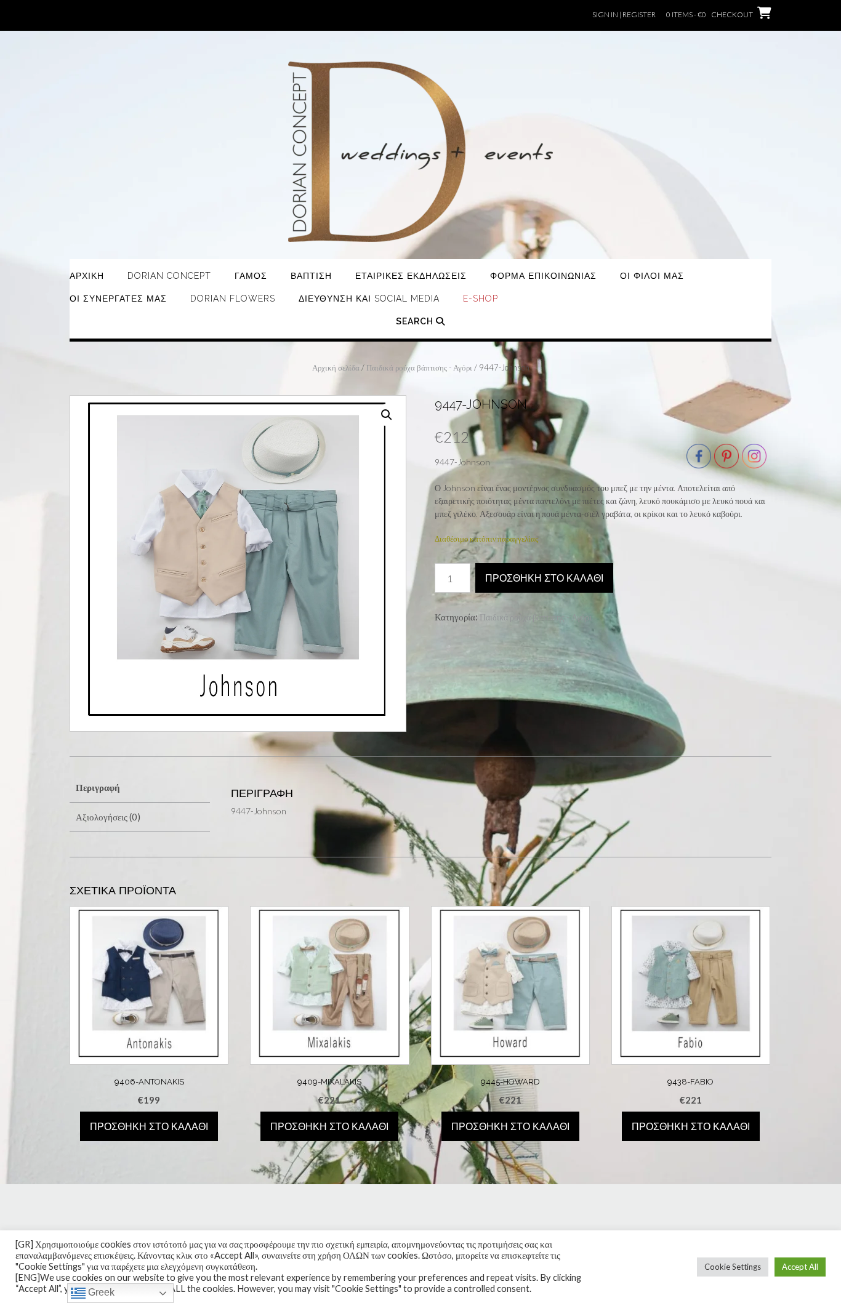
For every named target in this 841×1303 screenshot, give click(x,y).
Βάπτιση (311, 276)
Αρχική (87, 276)
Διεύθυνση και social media (369, 298)
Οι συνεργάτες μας (118, 298)
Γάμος (251, 276)
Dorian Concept (169, 276)
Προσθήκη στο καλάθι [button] (149, 1127)
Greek (100, 1292)
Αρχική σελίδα (336, 367)
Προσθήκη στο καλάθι (544, 578)
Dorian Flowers (232, 298)
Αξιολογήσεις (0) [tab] (108, 816)
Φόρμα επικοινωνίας (543, 276)
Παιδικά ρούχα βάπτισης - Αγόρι (419, 367)
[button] (387, 415)
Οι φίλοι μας (652, 276)
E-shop (480, 298)
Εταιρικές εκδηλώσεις (411, 276)
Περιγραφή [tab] (98, 787)
